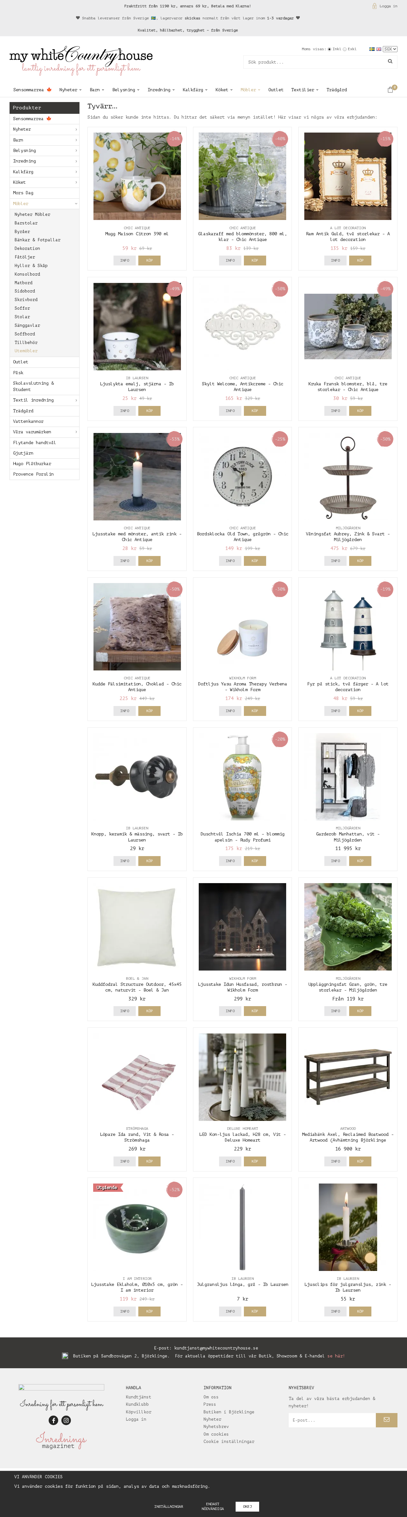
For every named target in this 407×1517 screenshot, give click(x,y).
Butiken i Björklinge (229, 1412)
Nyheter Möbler (32, 214)
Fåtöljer (25, 257)
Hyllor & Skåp (31, 265)
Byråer (22, 231)
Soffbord (25, 334)
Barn (95, 89)
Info (124, 260)
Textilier (302, 89)
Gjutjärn (23, 453)
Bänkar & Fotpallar (37, 239)
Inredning (159, 89)
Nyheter (68, 89)
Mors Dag (23, 192)
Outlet (276, 89)
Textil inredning (33, 400)
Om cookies (216, 1434)
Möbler (248, 89)
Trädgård (337, 89)
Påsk (18, 372)
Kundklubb (137, 1404)
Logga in (388, 6)
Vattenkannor (28, 421)
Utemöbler (26, 350)
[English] (379, 48)
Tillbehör (26, 342)
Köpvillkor (138, 1412)
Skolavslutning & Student (33, 386)
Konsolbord (27, 274)
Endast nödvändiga (213, 1506)
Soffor (22, 308)
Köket (222, 89)
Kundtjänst (138, 1397)
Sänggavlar (27, 325)
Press (210, 1404)
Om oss (211, 1397)
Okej (247, 1506)
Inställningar (168, 1506)
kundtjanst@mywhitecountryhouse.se (216, 1348)
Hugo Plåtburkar (32, 463)
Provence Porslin (33, 474)
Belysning (123, 89)
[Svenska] (372, 48)
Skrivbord (26, 299)
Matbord (23, 282)
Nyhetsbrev (216, 1426)
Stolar (22, 316)
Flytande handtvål (34, 442)
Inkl (337, 49)
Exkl (352, 49)
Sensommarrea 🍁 (32, 89)
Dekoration (27, 248)
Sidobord (25, 291)
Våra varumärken (32, 431)
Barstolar (26, 223)
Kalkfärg (193, 89)
